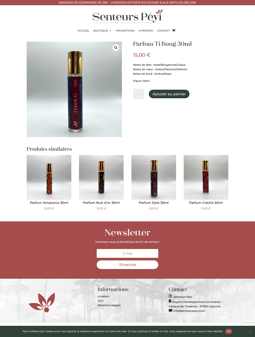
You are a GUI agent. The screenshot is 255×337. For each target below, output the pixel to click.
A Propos (146, 30)
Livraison (103, 296)
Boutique (100, 30)
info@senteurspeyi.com (188, 311)
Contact (163, 30)
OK (229, 331)
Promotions (125, 30)
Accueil (83, 30)
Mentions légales (109, 305)
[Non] (250, 331)
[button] (116, 47)
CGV (100, 300)
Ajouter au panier (169, 94)
